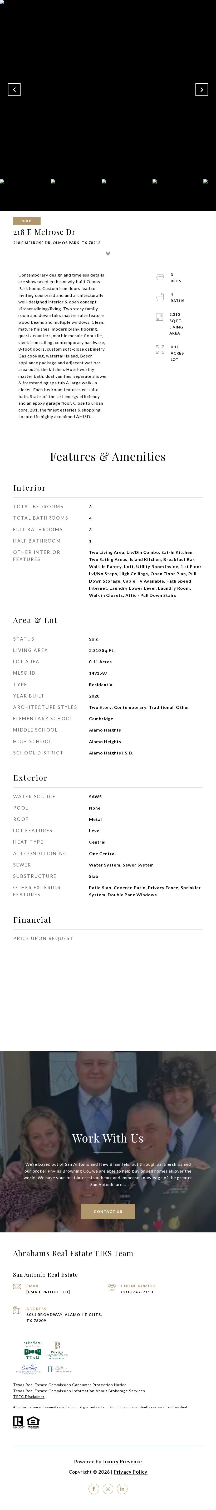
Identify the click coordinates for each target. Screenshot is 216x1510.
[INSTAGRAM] (108, 1489)
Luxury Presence (122, 1461)
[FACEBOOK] (94, 1489)
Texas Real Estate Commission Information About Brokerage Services (79, 1390)
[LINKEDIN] (122, 1489)
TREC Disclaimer (29, 1396)
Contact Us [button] (108, 1211)
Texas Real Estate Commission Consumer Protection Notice (70, 1384)
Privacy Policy (131, 1472)
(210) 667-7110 (137, 1292)
